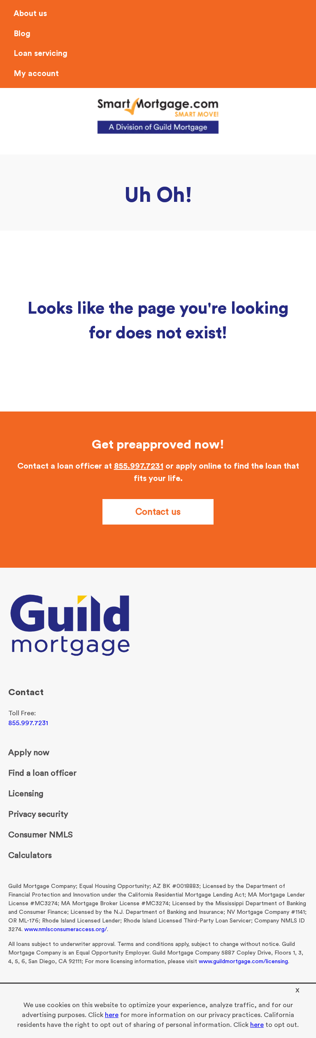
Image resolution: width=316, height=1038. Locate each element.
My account (36, 74)
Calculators (30, 855)
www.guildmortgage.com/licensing (243, 961)
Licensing (25, 794)
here (111, 1015)
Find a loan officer (42, 773)
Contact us (158, 511)
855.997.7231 (138, 466)
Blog (22, 34)
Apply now (28, 753)
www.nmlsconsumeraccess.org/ (65, 929)
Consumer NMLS (40, 835)
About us (30, 14)
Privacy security (38, 814)
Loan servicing (40, 54)
